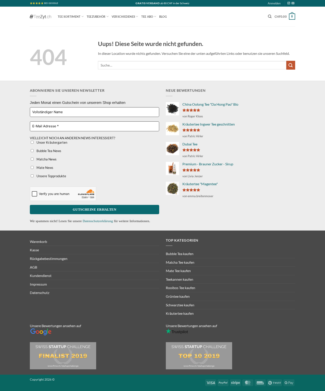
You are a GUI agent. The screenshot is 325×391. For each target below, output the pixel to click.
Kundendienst (41, 275)
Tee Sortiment (69, 16)
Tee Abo (147, 16)
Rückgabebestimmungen (48, 258)
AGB (33, 267)
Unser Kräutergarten (51, 142)
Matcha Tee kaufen (180, 262)
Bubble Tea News (48, 151)
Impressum (38, 284)
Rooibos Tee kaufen (180, 288)
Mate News (44, 168)
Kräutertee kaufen (180, 313)
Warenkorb (38, 241)
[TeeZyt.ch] (40, 16)
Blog (163, 16)
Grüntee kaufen (178, 296)
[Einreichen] (290, 65)
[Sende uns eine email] (293, 3)
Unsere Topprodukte (51, 176)
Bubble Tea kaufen (179, 254)
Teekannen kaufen (179, 279)
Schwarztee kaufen (180, 305)
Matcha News (46, 159)
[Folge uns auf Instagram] (288, 3)
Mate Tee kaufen (178, 271)
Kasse (34, 250)
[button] (269, 16)
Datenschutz (39, 292)
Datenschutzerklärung (98, 221)
